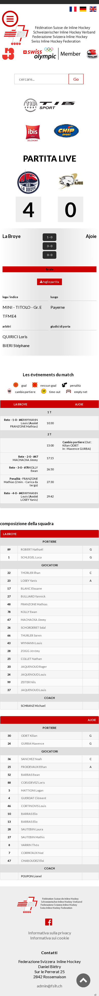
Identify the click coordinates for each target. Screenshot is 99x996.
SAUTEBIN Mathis (33, 837)
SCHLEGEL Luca (31, 557)
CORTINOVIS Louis (33, 806)
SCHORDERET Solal (33, 627)
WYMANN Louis (31, 643)
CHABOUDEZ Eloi (32, 860)
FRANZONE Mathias (34, 604)
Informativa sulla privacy (49, 932)
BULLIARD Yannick (33, 596)
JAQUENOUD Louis (33, 674)
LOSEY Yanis (29, 580)
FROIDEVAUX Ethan (34, 766)
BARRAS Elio (29, 813)
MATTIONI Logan (32, 790)
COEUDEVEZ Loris (33, 782)
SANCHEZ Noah (31, 759)
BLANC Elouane (31, 588)
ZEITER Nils (28, 682)
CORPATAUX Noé (32, 852)
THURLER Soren (31, 635)
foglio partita (50, 281)
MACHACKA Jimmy (33, 619)
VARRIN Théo (30, 845)
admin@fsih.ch (49, 985)
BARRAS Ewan (30, 774)
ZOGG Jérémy (30, 650)
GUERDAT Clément (33, 798)
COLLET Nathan (31, 658)
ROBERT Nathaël (32, 549)
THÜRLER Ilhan (30, 572)
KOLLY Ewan (29, 611)
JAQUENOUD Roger (34, 666)
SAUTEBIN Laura (32, 829)
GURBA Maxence (32, 743)
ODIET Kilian (29, 735)
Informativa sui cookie (49, 937)
